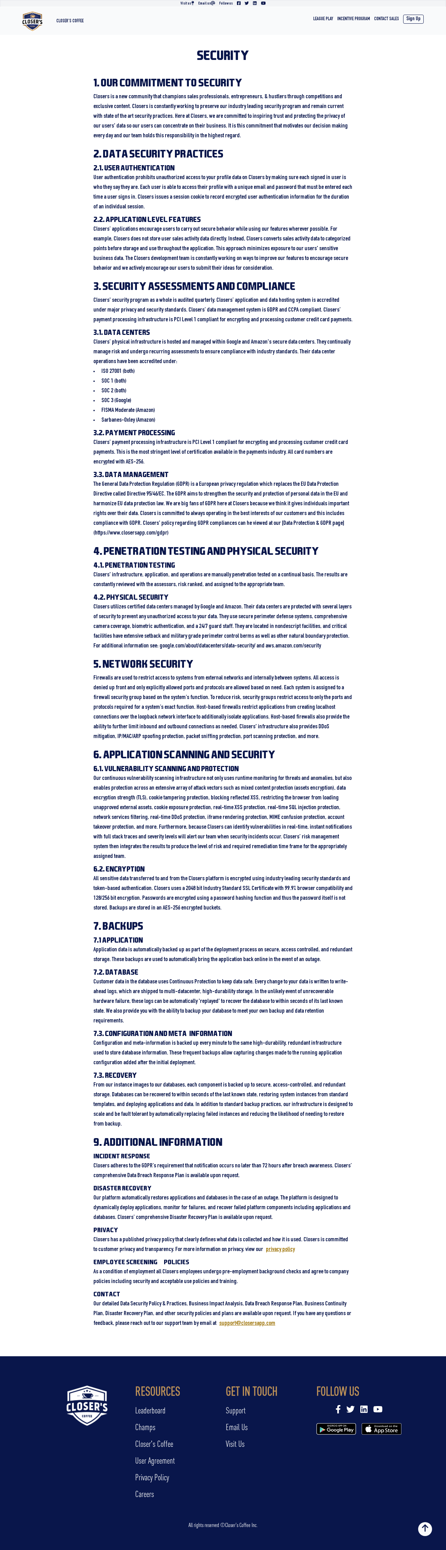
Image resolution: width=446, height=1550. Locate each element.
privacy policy (280, 1249)
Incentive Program (353, 19)
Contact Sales (386, 19)
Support (236, 1410)
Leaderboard (150, 1410)
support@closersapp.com (247, 1323)
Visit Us (235, 1444)
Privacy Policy (152, 1477)
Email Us (237, 1427)
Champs (145, 1427)
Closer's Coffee (70, 21)
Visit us (185, 3)
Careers (144, 1494)
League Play (323, 19)
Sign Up (413, 19)
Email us (204, 3)
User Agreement (155, 1460)
